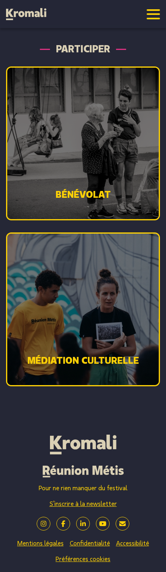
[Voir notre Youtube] (103, 524)
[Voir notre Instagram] (43, 524)
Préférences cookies (83, 559)
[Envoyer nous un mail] (122, 524)
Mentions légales (40, 543)
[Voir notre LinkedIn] (83, 524)
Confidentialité (90, 543)
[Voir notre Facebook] (63, 524)
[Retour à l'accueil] (26, 14)
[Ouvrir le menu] (153, 14)
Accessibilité (132, 543)
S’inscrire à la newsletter (83, 504)
